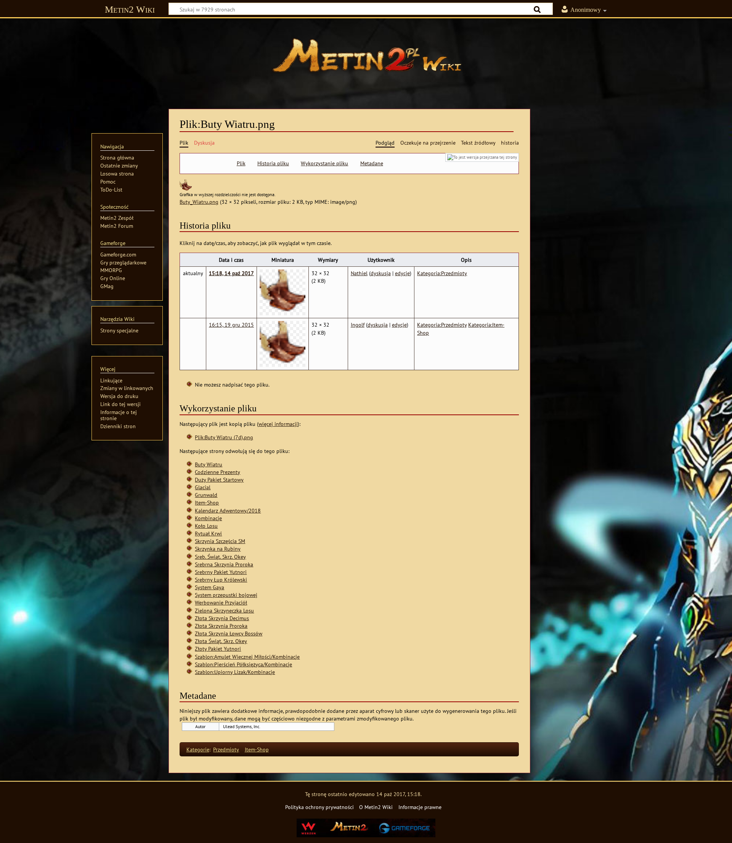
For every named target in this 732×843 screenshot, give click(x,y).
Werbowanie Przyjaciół (221, 602)
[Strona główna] (366, 59)
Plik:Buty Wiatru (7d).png (224, 437)
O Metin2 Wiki (376, 807)
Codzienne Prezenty (217, 471)
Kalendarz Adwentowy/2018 (228, 510)
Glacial (202, 487)
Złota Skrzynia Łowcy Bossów (228, 633)
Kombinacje (208, 518)
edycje (402, 273)
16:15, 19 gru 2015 (231, 324)
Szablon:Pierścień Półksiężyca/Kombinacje (243, 664)
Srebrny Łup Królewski (221, 579)
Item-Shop (207, 502)
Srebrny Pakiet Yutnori (221, 571)
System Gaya (209, 587)
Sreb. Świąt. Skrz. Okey (220, 556)
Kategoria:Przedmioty (442, 273)
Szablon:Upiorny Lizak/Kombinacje (235, 671)
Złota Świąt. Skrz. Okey (221, 641)
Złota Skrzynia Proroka (221, 625)
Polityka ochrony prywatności (319, 807)
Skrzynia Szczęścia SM (220, 541)
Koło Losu (206, 525)
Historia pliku (273, 163)
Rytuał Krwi (208, 533)
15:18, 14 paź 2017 (231, 273)
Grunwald (206, 494)
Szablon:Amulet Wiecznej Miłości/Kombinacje (247, 656)
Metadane (371, 163)
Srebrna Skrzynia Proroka (224, 564)
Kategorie (197, 749)
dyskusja (381, 273)
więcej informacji (278, 423)
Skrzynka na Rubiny (218, 548)
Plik (241, 163)
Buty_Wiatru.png (199, 201)
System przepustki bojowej (226, 594)
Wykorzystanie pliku (324, 163)
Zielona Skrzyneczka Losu (224, 610)
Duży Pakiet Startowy (219, 479)
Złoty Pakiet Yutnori (218, 648)
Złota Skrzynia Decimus (222, 618)
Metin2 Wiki (130, 9)
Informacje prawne (419, 807)
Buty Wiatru (208, 464)
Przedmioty (226, 749)
